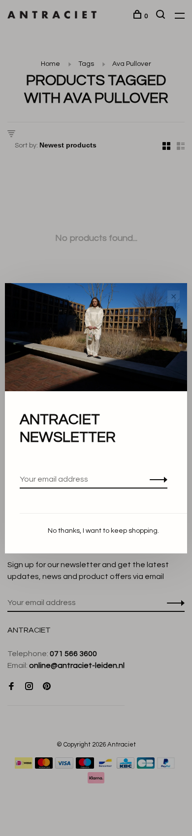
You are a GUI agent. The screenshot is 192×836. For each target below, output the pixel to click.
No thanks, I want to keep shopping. (103, 530)
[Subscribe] (155, 479)
